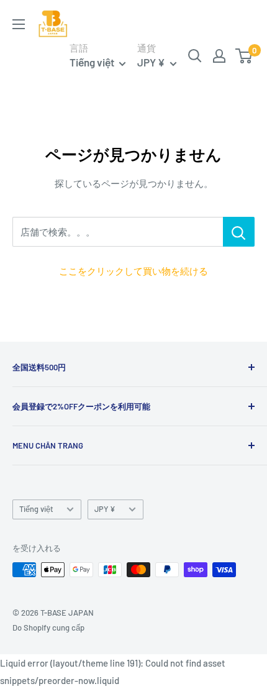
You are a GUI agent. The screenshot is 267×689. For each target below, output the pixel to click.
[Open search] (195, 56)
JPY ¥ (104, 509)
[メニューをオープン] (18, 24)
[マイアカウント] (219, 56)
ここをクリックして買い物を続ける (133, 270)
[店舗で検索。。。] (239, 232)
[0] (244, 55)
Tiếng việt (36, 509)
